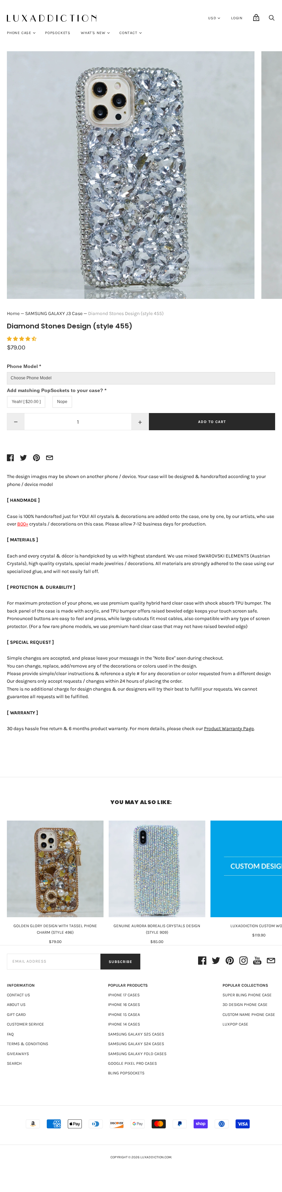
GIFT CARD (16, 1014)
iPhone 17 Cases (124, 995)
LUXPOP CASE (235, 1024)
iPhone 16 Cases (124, 1004)
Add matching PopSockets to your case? (56, 390)
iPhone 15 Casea (124, 1014)
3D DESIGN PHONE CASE (245, 1004)
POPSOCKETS (57, 33)
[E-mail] (271, 961)
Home (13, 313)
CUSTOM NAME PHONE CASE (249, 1014)
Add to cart (212, 422)
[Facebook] (202, 961)
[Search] (271, 20)
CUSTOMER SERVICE (25, 1024)
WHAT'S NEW (93, 33)
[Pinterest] (230, 961)
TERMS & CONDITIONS (27, 1043)
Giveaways (18, 1053)
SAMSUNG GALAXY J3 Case (54, 313)
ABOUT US (16, 1004)
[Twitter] (216, 961)
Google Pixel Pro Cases (132, 1063)
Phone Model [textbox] (24, 366)
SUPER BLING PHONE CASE (247, 995)
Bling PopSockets (126, 1073)
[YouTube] (257, 961)
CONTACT (128, 33)
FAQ (10, 1034)
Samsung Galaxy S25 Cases (136, 1034)
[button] (22, 339)
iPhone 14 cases (124, 1024)
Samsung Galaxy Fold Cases (137, 1053)
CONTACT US (18, 995)
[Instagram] (243, 961)
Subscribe (120, 962)
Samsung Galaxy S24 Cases (136, 1043)
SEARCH (14, 1063)
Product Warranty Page (229, 729)
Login (237, 18)
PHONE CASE (19, 33)
